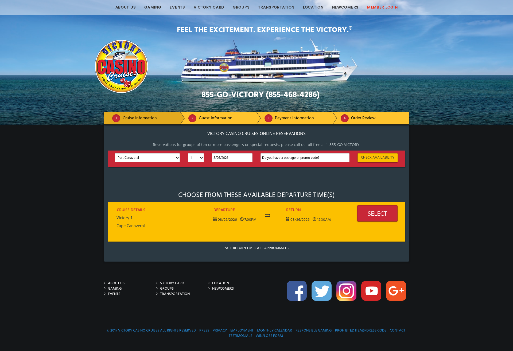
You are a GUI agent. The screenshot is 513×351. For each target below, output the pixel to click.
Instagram (347, 303)
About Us (125, 7)
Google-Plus (396, 303)
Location (313, 7)
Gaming (152, 7)
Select (377, 213)
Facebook (297, 303)
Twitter (322, 303)
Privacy (220, 331)
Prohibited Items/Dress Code (360, 331)
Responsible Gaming (314, 331)
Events (177, 7)
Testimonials (240, 336)
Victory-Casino (168, 42)
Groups (241, 7)
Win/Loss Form (269, 336)
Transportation (276, 7)
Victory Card (209, 7)
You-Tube (372, 303)
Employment (242, 331)
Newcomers (345, 7)
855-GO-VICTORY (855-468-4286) (260, 95)
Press (204, 331)
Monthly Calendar (274, 331)
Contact (397, 331)
